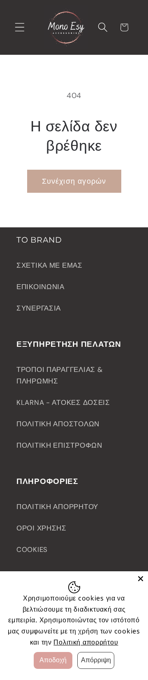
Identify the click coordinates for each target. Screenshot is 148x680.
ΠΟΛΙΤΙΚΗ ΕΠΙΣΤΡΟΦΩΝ (59, 445)
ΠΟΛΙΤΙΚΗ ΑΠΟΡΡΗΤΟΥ (57, 506)
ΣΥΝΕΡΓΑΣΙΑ (38, 308)
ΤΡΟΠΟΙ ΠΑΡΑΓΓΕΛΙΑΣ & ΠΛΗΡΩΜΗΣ (59, 375)
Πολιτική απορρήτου (85, 642)
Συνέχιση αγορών (74, 181)
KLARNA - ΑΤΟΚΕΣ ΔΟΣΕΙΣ (63, 402)
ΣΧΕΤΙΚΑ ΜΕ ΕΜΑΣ (49, 265)
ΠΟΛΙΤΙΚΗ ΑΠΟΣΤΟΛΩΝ (57, 423)
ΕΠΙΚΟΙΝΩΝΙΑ (40, 286)
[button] (20, 27)
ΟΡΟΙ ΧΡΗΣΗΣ (41, 528)
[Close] (140, 579)
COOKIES (32, 549)
